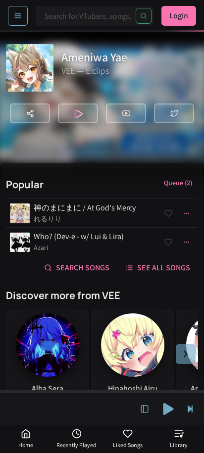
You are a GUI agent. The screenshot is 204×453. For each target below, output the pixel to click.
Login (178, 15)
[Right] (186, 354)
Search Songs (82, 267)
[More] (186, 213)
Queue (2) (178, 182)
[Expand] (144, 409)
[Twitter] (174, 113)
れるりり (47, 218)
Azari (41, 247)
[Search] (144, 16)
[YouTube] (126, 113)
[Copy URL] (30, 113)
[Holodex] (78, 113)
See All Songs (163, 267)
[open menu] (18, 16)
